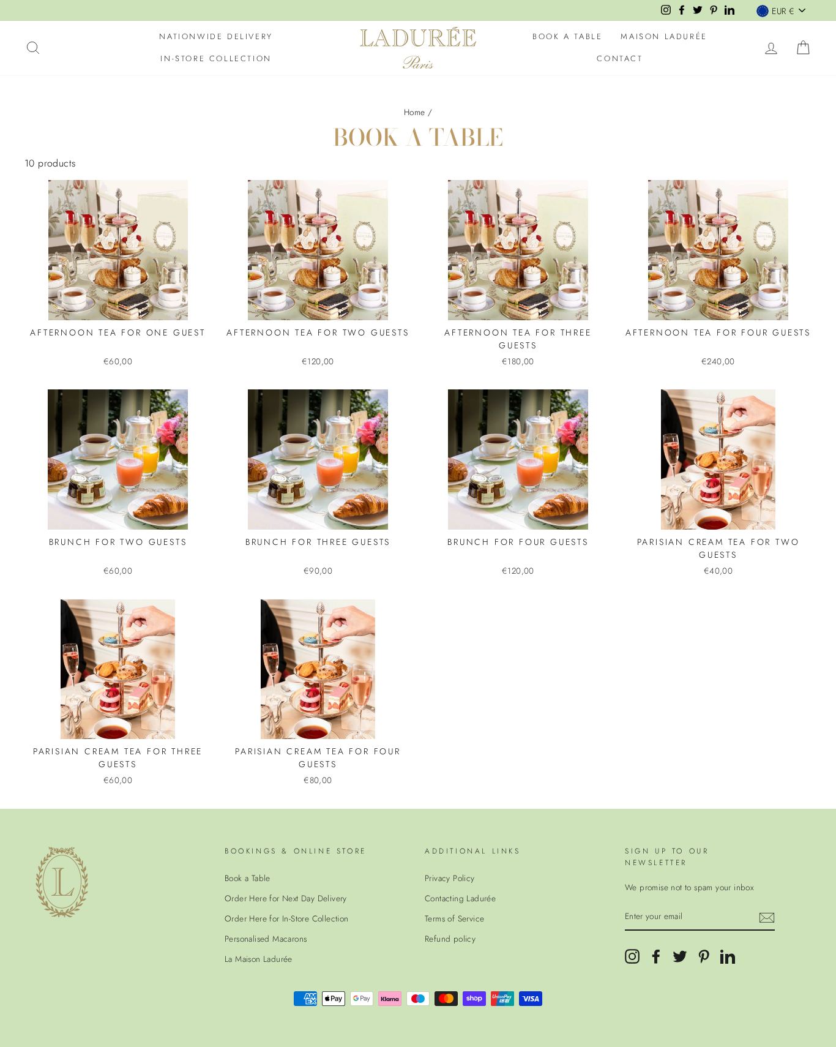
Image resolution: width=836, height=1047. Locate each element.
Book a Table (567, 36)
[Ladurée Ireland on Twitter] (680, 956)
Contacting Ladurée (460, 898)
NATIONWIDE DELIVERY (215, 36)
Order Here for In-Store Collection (287, 918)
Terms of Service (454, 918)
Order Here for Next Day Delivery (286, 898)
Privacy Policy (450, 878)
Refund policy (450, 939)
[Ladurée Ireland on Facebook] (656, 956)
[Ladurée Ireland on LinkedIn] (727, 956)
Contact (620, 58)
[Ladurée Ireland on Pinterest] (703, 956)
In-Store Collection (215, 58)
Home (414, 112)
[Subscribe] (767, 917)
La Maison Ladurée (259, 959)
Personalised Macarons (266, 939)
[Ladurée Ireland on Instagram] (632, 956)
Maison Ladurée (664, 36)
